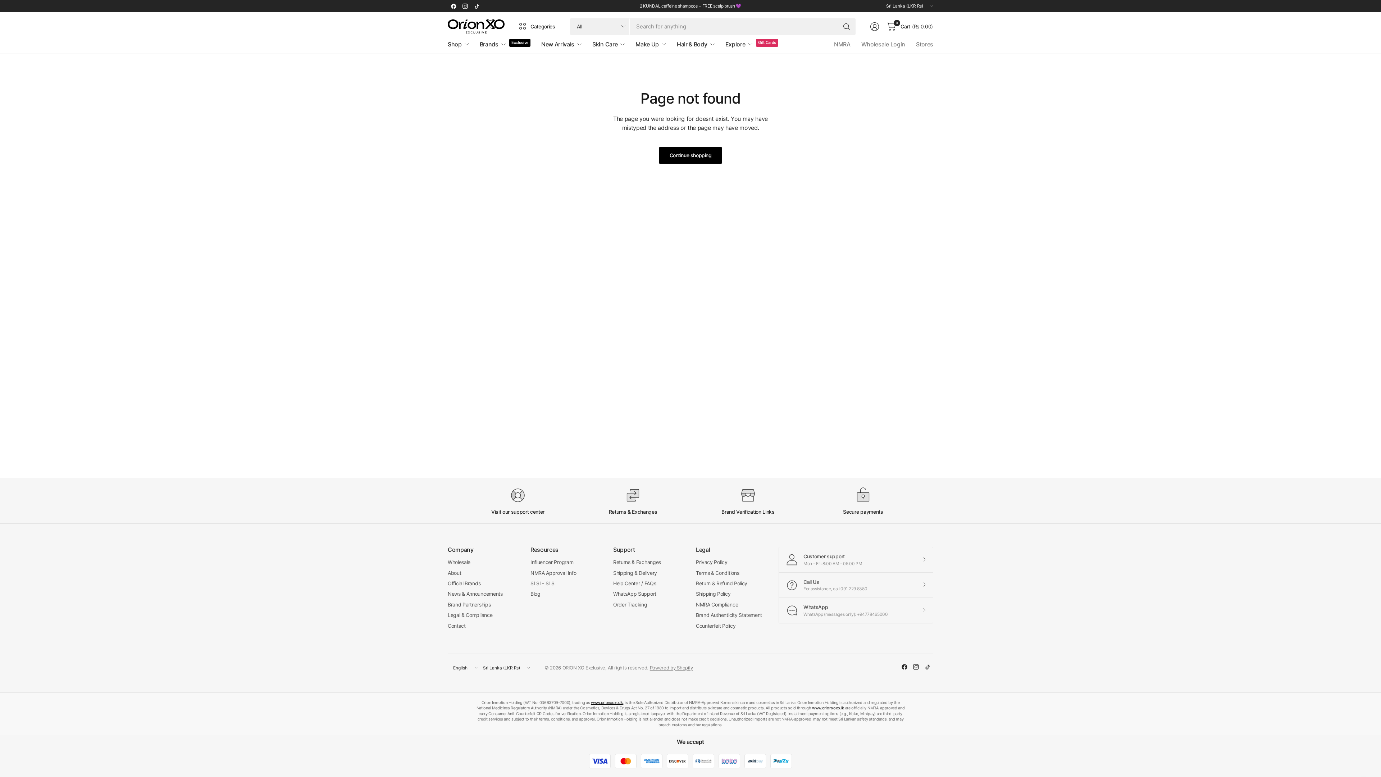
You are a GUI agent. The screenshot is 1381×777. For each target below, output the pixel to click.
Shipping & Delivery (635, 573)
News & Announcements (475, 594)
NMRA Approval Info (553, 573)
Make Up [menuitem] (647, 44)
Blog (535, 594)
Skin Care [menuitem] (604, 44)
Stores (924, 44)
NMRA (842, 44)
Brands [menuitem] (489, 44)
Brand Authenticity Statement (729, 615)
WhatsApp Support (634, 594)
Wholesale (459, 562)
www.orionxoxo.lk (607, 702)
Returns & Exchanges (637, 562)
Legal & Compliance (470, 615)
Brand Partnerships (469, 604)
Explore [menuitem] (735, 44)
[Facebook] (453, 6)
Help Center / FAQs (634, 583)
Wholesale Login (883, 44)
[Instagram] (465, 6)
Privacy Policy (712, 562)
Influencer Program (551, 562)
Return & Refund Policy (721, 583)
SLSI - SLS (542, 583)
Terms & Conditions (717, 573)
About (454, 573)
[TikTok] (476, 6)
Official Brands (464, 583)
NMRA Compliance (717, 604)
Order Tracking (630, 604)
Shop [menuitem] (455, 44)
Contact (457, 626)
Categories (542, 26)
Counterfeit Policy (715, 626)
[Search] (847, 26)
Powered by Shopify (671, 668)
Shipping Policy (713, 594)
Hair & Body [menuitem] (692, 44)
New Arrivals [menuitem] (557, 44)
